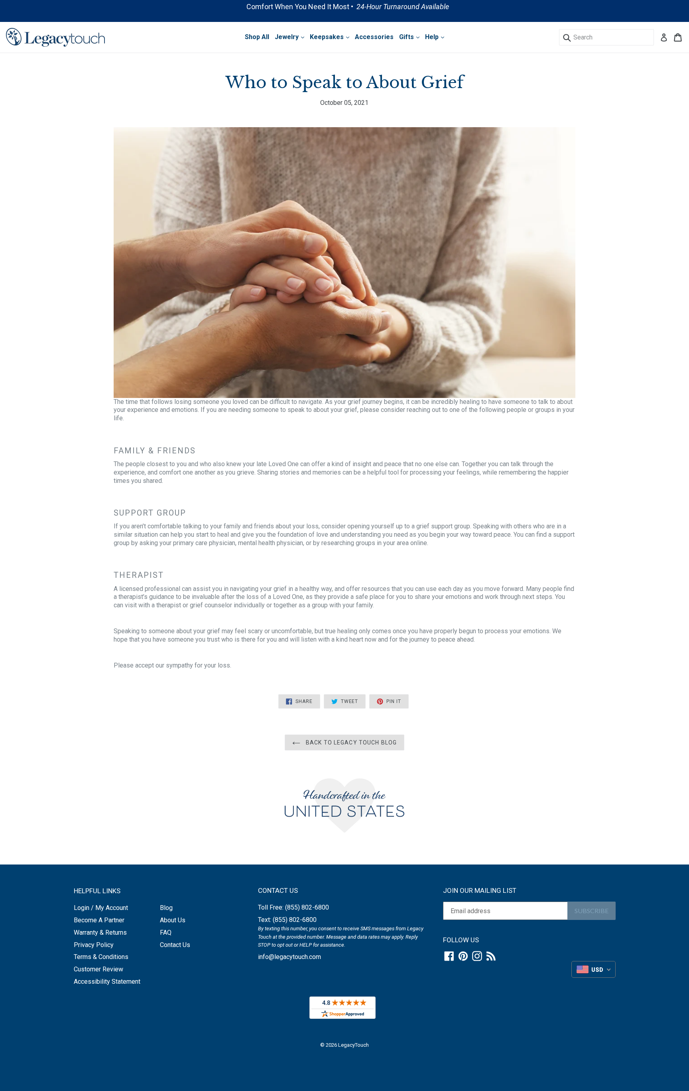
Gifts (407, 37)
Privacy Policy (94, 945)
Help (432, 37)
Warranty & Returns (100, 932)
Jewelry (287, 37)
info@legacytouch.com (289, 957)
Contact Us (175, 945)
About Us (172, 920)
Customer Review (98, 969)
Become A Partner (99, 920)
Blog (166, 908)
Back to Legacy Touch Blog (350, 742)
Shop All (257, 37)
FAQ (165, 932)
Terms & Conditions (101, 957)
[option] (344, 6)
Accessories (374, 37)
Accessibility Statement (107, 981)
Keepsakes (327, 37)
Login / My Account (101, 908)
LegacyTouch (353, 1045)
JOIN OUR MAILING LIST (479, 890)
